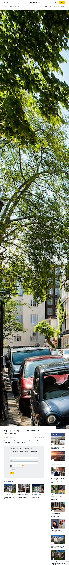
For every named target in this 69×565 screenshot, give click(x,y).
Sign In (56, 2)
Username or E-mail (13, 455)
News (7, 437)
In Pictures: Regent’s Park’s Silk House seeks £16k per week (37, 496)
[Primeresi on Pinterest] (41, 437)
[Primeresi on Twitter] (35, 437)
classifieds (16, 6)
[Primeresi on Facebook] (39, 437)
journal (6, 6)
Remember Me (13, 469)
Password (11, 460)
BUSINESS (47, 6)
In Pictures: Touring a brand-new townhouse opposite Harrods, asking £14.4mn (23, 496)
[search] (7, 2)
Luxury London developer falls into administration (57, 463)
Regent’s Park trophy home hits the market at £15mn (57, 547)
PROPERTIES (52, 6)
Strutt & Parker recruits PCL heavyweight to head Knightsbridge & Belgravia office (58, 480)
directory (11, 6)
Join (62, 2)
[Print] (43, 437)
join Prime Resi (34, 451)
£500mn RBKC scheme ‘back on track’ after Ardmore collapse (56, 515)
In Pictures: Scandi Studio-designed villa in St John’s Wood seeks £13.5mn (10, 496)
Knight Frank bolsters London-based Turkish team (58, 531)
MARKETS (42, 6)
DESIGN (57, 6)
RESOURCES (62, 6)
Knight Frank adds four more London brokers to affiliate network (57, 498)
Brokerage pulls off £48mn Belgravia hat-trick (57, 447)
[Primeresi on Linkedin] (37, 437)
